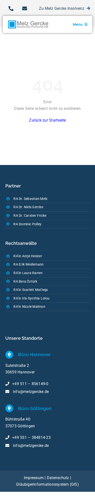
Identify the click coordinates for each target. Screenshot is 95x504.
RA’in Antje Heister (27, 256)
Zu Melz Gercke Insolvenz (61, 8)
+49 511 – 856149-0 (30, 383)
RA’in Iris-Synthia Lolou (31, 298)
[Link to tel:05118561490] (11, 8)
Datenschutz (58, 477)
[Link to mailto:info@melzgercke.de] (24, 8)
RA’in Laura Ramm (27, 273)
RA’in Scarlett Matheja (30, 290)
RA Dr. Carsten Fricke (29, 215)
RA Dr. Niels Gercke (28, 207)
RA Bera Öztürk (25, 281)
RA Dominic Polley (27, 224)
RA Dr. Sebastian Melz (30, 199)
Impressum (34, 477)
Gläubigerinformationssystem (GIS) (47, 484)
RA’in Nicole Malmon (29, 307)
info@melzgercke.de (31, 391)
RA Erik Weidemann (28, 264)
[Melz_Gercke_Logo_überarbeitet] (28, 17)
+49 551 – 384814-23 (31, 437)
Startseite (13, 42)
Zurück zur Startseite (47, 120)
